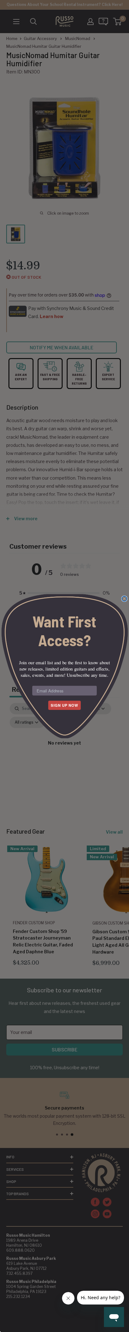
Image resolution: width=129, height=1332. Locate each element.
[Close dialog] (124, 598)
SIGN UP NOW (64, 705)
